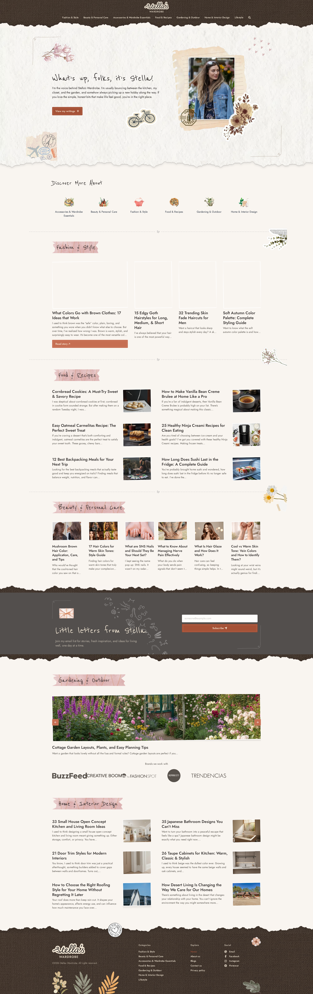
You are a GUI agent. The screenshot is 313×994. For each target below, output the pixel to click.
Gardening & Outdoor (188, 17)
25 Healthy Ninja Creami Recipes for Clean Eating (193, 428)
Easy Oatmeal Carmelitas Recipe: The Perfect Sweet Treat (84, 428)
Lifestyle (239, 17)
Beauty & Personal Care (95, 17)
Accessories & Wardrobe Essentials (131, 17)
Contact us (196, 965)
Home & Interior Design (217, 17)
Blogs (193, 961)
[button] (55, 722)
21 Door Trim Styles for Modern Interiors (79, 855)
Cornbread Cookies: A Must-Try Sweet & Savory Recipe (85, 394)
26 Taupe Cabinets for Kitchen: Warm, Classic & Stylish (195, 855)
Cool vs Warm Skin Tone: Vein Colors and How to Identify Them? (245, 553)
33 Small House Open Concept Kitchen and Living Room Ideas (79, 824)
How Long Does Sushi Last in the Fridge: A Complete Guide (190, 461)
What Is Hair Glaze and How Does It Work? (208, 550)
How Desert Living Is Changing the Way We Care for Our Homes (192, 887)
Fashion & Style (70, 17)
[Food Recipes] (137, 401)
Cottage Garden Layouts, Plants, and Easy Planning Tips (100, 747)
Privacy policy (198, 970)
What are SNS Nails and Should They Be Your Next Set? (139, 550)
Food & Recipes (163, 17)
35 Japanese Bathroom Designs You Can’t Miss (192, 824)
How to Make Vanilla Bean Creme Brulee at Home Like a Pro (191, 394)
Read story (61, 344)
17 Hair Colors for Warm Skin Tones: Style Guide (101, 550)
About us (195, 956)
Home (194, 951)
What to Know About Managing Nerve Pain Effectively (172, 550)
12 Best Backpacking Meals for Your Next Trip (83, 461)
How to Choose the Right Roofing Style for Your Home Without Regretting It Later (81, 889)
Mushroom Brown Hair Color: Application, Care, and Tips (65, 553)
